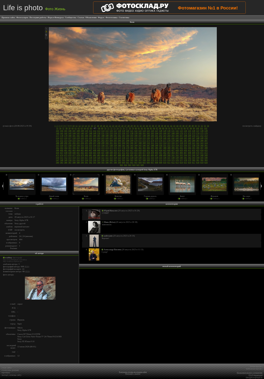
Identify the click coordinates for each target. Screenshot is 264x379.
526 (123, 157)
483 (98, 155)
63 (82, 128)
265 (115, 140)
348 (152, 145)
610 (164, 162)
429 (181, 150)
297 (94, 143)
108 (78, 131)
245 (185, 138)
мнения (29, 236)
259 (90, 140)
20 (104, 126)
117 (115, 131)
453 (127, 153)
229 (119, 138)
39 (162, 126)
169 (177, 133)
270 (136, 140)
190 (111, 135)
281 (181, 140)
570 (152, 160)
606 (148, 162)
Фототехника (111, 17)
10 (73, 126)
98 (191, 128)
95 (182, 128)
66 (91, 128)
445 (94, 153)
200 (152, 135)
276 (160, 140)
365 (70, 148)
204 (168, 135)
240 (164, 138)
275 (156, 140)
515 (78, 157)
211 (197, 135)
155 (119, 133)
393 (185, 148)
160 (140, 133)
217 (70, 138)
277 (164, 140)
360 (202, 145)
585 (61, 162)
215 (61, 138)
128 (160, 131)
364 (65, 148)
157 (127, 133)
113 (98, 131)
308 (140, 143)
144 (74, 133)
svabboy (23, 198)
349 (156, 145)
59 (69, 128)
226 (107, 138)
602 (131, 162)
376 (115, 148)
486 (111, 155)
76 (124, 128)
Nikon (20, 328)
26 (122, 126)
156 (123, 133)
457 (144, 153)
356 (185, 145)
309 (144, 143)
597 (111, 162)
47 (186, 126)
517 (86, 157)
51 (199, 126)
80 (136, 128)
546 (206, 157)
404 (78, 150)
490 (127, 155)
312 (156, 143)
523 (111, 157)
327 (65, 145)
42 (171, 126)
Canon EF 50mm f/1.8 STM (28, 334)
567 (140, 160)
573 (164, 160)
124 (144, 131)
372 (98, 148)
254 (70, 140)
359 (197, 145)
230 (123, 138)
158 (131, 133)
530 (140, 157)
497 (156, 155)
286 (202, 140)
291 (70, 143)
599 (119, 162)
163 (152, 133)
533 (152, 157)
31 (138, 126)
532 (148, 157)
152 (107, 133)
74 (117, 128)
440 (74, 153)
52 (202, 126)
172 (189, 133)
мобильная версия (254, 369)
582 (202, 160)
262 (103, 140)
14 (86, 126)
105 (65, 131)
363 (61, 148)
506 (193, 155)
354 (177, 145)
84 (148, 128)
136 (193, 131)
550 (70, 160)
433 (197, 150)
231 (127, 138)
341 (123, 145)
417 (131, 150)
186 (94, 135)
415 (123, 150)
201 (156, 135)
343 (131, 145)
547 (57, 160)
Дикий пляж (54, 196)
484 (103, 155)
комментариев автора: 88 (14, 271)
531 (144, 157)
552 (78, 160)
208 (185, 135)
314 (164, 143)
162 (148, 133)
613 (177, 162)
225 (103, 138)
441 (78, 153)
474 (61, 155)
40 (165, 126)
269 (131, 140)
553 (82, 160)
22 (110, 126)
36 (153, 126)
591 (86, 162)
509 (206, 155)
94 (179, 128)
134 (185, 131)
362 (57, 148)
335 (98, 145)
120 (127, 131)
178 (61, 135)
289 (61, 143)
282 (185, 140)
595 (103, 162)
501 (173, 155)
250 (206, 138)
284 (193, 140)
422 (152, 150)
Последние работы (37, 17)
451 (119, 153)
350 (160, 145)
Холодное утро (21, 196)
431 (189, 150)
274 (152, 140)
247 (193, 138)
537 (168, 157)
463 (168, 153)
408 (94, 150)
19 (101, 126)
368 (82, 148)
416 (127, 150)
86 (154, 128)
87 (157, 128)
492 (136, 155)
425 (164, 150)
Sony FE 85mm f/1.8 (25, 341)
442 (82, 153)
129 (164, 131)
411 (107, 150)
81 (139, 128)
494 (144, 155)
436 (57, 153)
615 (185, 162)
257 (82, 140)
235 (144, 138)
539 (177, 157)
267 (123, 140)
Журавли (214, 196)
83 (145, 128)
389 (168, 148)
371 (94, 148)
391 (177, 148)
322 (197, 143)
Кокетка (118, 196)
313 (160, 143)
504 (185, 155)
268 (127, 140)
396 (197, 148)
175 (202, 133)
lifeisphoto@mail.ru (254, 377)
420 (144, 150)
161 (144, 133)
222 (90, 138)
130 (168, 131)
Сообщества (70, 17)
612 (173, 162)
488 (119, 155)
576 (177, 160)
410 (103, 150)
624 (134, 165)
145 (78, 133)
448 (107, 153)
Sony (19, 339)
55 (57, 128)
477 (74, 155)
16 (92, 126)
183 (82, 135)
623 (129, 165)
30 (135, 126)
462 (164, 153)
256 (78, 140)
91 (169, 128)
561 (115, 160)
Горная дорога (150, 196)
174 (197, 133)
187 (98, 135)
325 (57, 145)
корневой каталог (22, 226)
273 (148, 140)
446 (98, 153)
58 (66, 128)
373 (103, 148)
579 (189, 160)
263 (107, 140)
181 (74, 135)
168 (173, 133)
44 (177, 126)
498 (160, 155)
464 (173, 153)
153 (111, 133)
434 (202, 150)
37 (156, 126)
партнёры (6, 372)
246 (189, 138)
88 (160, 128)
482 (94, 155)
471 (202, 153)
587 (70, 162)
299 (103, 143)
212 (202, 135)
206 (177, 135)
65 (88, 128)
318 (181, 143)
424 (160, 150)
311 (152, 143)
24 (116, 126)
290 (65, 143)
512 (65, 157)
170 (181, 133)
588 (74, 162)
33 (144, 126)
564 (127, 160)
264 (111, 140)
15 (89, 126)
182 (78, 135)
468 (189, 153)
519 (94, 157)
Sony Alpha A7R (21, 220)
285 (197, 140)
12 (80, 126)
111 (90, 131)
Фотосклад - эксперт (132, 374)
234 (140, 138)
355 (181, 145)
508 (202, 155)
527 (127, 157)
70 (105, 128)
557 (98, 160)
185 (90, 135)
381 (136, 148)
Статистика (124, 17)
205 (173, 135)
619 (202, 162)
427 (173, 150)
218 (74, 138)
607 (152, 162)
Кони (86, 196)
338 (111, 145)
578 (185, 160)
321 (193, 143)
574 (168, 160)
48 (190, 126)
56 (60, 128)
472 (206, 153)
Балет (182, 196)
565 (131, 160)
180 (70, 135)
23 (113, 126)
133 (181, 131)
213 (206, 135)
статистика (6, 370)
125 (148, 131)
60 (73, 128)
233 (136, 138)
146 (82, 133)
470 (197, 153)
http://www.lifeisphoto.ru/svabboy (15, 260)
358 (193, 145)
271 (140, 140)
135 (189, 131)
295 (86, 143)
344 (136, 145)
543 (193, 157)
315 (168, 143)
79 (133, 128)
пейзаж (18, 214)
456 (140, 153)
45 (180, 126)
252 (61, 140)
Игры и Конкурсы (56, 17)
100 (197, 128)
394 (189, 148)
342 (127, 145)
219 (78, 138)
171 (185, 133)
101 (201, 128)
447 (103, 153)
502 (177, 155)
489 (123, 155)
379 (127, 148)
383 (144, 148)
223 (94, 138)
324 (206, 143)
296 (90, 143)
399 (57, 150)
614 (181, 162)
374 (107, 148)
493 (140, 155)
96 (185, 128)
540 (181, 157)
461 (160, 153)
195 (131, 135)
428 (177, 150)
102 (205, 128)
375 (111, 148)
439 (70, 153)
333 (90, 145)
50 (196, 126)
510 (57, 157)
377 (119, 148)
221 (86, 138)
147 (86, 133)
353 (173, 145)
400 (61, 150)
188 (103, 135)
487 (115, 155)
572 (160, 160)
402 (70, 150)
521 (103, 157)
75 (120, 128)
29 (131, 126)
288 (57, 143)
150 (98, 133)
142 (65, 133)
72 (111, 128)
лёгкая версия (256, 366)
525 (119, 157)
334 (94, 145)
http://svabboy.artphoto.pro (12, 261)
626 (142, 165)
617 (193, 162)
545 (202, 157)
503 (181, 155)
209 (189, 135)
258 (86, 140)
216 (65, 138)
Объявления (91, 17)
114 (103, 131)
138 (202, 131)
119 (123, 131)
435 (206, 150)
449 (111, 153)
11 (76, 126)
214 (57, 138)
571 (156, 160)
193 (123, 135)
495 (148, 155)
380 (131, 148)
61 (76, 128)
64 (85, 128)
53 (205, 126)
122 (136, 131)
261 (98, 140)
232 (131, 138)
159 (136, 133)
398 (206, 148)
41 (168, 126)
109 (82, 131)
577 (181, 160)
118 (119, 131)
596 (107, 162)
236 (148, 138)
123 (140, 131)
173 (193, 133)
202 (160, 135)
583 (206, 160)
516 (82, 157)
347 (148, 145)
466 (181, 153)
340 (119, 145)
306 (131, 143)
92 (172, 128)
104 (61, 131)
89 (163, 128)
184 (86, 135)
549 (65, 160)
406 (86, 150)
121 (131, 131)
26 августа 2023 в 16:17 (25, 217)
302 (115, 143)
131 (173, 131)
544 (197, 157)
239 (160, 138)
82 (142, 128)
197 (140, 135)
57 (63, 128)
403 (74, 150)
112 (94, 131)
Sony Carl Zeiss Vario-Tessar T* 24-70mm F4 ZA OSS (39, 336)
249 (202, 138)
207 (181, 135)
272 (144, 140)
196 (136, 135)
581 (197, 160)
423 (156, 150)
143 (70, 133)
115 (107, 131)
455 (136, 153)
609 (160, 162)
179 (65, 135)
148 (90, 133)
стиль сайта (6, 367)
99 (194, 128)
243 (177, 138)
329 (74, 145)
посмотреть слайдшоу (251, 126)
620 (206, 162)
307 (136, 143)
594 (98, 162)
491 (131, 155)
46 (183, 126)
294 (82, 143)
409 (98, 150)
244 (181, 138)
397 (202, 148)
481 (90, 155)
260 (94, 140)
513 (70, 157)
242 (173, 138)
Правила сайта (8, 17)
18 (98, 126)
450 (115, 153)
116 (111, 131)
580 (193, 160)
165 (160, 133)
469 (193, 153)
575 (173, 160)
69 (102, 128)
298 (98, 143)
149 (94, 133)
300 (107, 143)
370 (90, 148)
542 (189, 157)
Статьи (81, 17)
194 (127, 135)
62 (79, 128)
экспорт (5, 375)
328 (70, 145)
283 (189, 140)
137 (197, 131)
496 (152, 155)
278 (168, 140)
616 (189, 162)
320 (189, 143)
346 (144, 145)
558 (103, 160)
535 (160, 157)
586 (65, 162)
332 (86, 145)
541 (185, 157)
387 (160, 148)
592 (90, 162)
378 (123, 148)
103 (57, 131)
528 (131, 157)
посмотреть (20, 230)
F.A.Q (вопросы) (255, 375)
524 (115, 157)
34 (147, 126)
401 (65, 150)
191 (115, 135)
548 (61, 160)
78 (130, 128)
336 (103, 145)
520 (98, 157)
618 (197, 162)
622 (125, 165)
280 (177, 140)
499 (164, 155)
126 (152, 131)
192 (119, 135)
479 (82, 155)
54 (208, 126)
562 (119, 160)
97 (188, 128)
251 (57, 140)
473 (57, 155)
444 (90, 153)
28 (128, 126)
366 (74, 148)
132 (177, 131)
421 (148, 150)
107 (74, 131)
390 (173, 148)
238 (156, 138)
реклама (15, 370)
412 (111, 150)
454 (131, 153)
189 (107, 135)
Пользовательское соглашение (249, 373)
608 (156, 162)
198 (144, 135)
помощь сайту (15, 375)
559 (107, 160)
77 (127, 128)
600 (123, 162)
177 (57, 135)
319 (185, 143)
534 (156, 157)
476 (70, 155)
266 (119, 140)
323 (202, 143)
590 (82, 162)
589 (78, 162)
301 (111, 143)
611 (168, 162)
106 (70, 131)
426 (168, 150)
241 (168, 138)
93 (175, 128)
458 (148, 153)
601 (127, 162)
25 (119, 126)
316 (173, 143)
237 (152, 138)
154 (115, 133)
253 (65, 140)
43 (174, 126)
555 (90, 160)
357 (189, 145)
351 (164, 145)
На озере (246, 196)
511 (61, 157)
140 (57, 133)
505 (189, 155)
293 (78, 143)
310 (148, 143)
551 (74, 160)
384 (148, 148)
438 (65, 153)
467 (185, 153)
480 (86, 155)
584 (57, 162)
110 (86, 131)
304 (123, 143)
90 (166, 128)
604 (140, 162)
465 (177, 153)
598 (115, 162)
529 (136, 157)
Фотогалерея (22, 17)
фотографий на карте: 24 (13, 269)
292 (74, 143)
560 (111, 160)
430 (185, 150)
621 (121, 165)
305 (127, 143)
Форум (101, 17)
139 (206, 131)
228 (115, 138)
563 (123, 160)
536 (164, 157)
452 (123, 153)
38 (159, 126)
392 (181, 148)
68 (99, 128)
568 (144, 160)
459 (152, 153)
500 (168, 155)
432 (193, 150)
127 (156, 131)
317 (177, 143)
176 (206, 133)
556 (94, 160)
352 (168, 145)
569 (148, 160)
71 (108, 128)
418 (136, 150)
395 (193, 148)
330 (78, 145)
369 (86, 148)
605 (144, 162)
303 (119, 143)
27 (125, 126)
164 (156, 133)
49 (193, 126)
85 (151, 128)
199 (148, 135)
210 (193, 135)
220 (82, 138)
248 (197, 138)
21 (107, 126)
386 (156, 148)
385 (152, 148)
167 (168, 133)
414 (119, 150)
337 (107, 145)
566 (136, 160)
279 (173, 140)
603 (136, 162)
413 (115, 150)
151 (103, 133)
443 (86, 153)
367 (78, 148)
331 (82, 145)
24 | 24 (22, 236)
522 (107, 157)
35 (150, 126)
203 (164, 135)
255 (74, 140)
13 (83, 126)
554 (86, 160)
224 (98, 138)
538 (173, 157)
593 (94, 162)
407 (90, 150)
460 (156, 153)
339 (115, 145)
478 (78, 155)
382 (140, 148)
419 (140, 150)
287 (206, 140)
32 (141, 126)
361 (206, 145)
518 (90, 157)
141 (61, 133)
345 (140, 145)
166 (164, 133)
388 (164, 148)
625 (138, 165)
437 (61, 153)
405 (82, 150)
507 (197, 155)
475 (65, 155)
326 (61, 145)
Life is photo (34, 8)
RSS (27, 266)
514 (74, 157)
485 (107, 155)
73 (114, 128)
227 (111, 138)
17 (95, 126)
